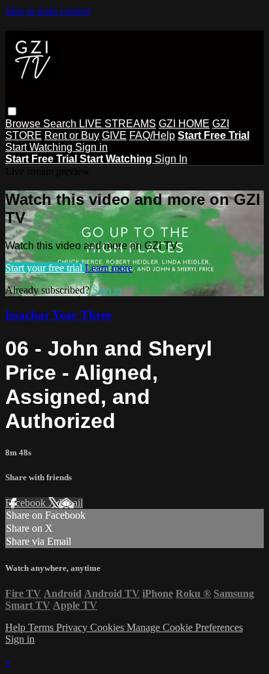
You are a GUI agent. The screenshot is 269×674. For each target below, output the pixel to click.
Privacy (73, 627)
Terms (42, 627)
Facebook (26, 502)
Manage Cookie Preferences (185, 627)
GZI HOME (184, 123)
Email (71, 502)
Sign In (171, 158)
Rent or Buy (71, 135)
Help (16, 627)
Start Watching (40, 147)
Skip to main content (47, 10)
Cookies (108, 627)
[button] (12, 111)
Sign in (91, 147)
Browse (24, 123)
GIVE (114, 135)
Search (61, 123)
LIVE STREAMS (117, 123)
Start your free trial (45, 267)
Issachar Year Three (58, 315)
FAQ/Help (152, 135)
